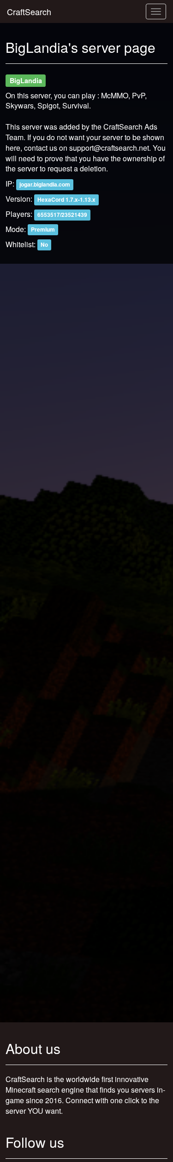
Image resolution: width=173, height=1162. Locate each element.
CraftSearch (29, 11)
